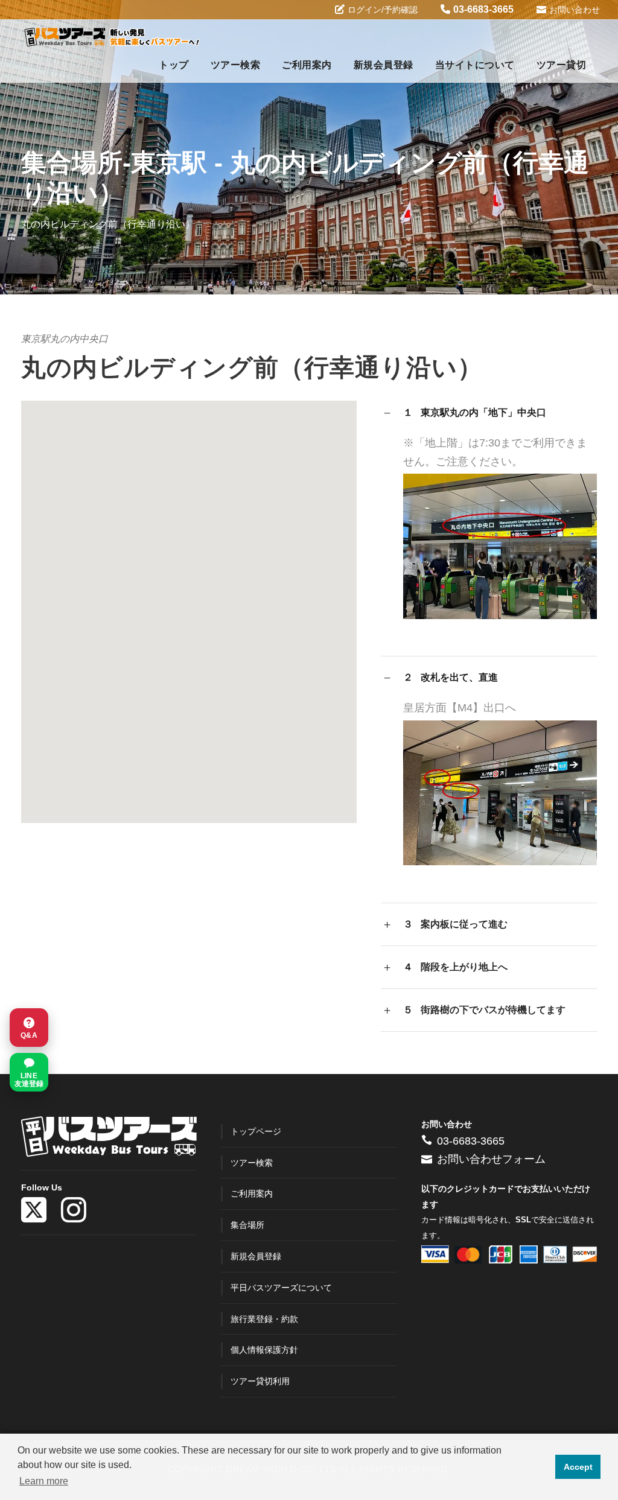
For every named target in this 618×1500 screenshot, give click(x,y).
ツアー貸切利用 (260, 1381)
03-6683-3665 (483, 9)
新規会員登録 (383, 65)
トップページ (256, 1131)
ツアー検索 (236, 65)
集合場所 (247, 1225)
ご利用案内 (307, 65)
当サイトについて (475, 65)
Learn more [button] (43, 1481)
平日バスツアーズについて (281, 1287)
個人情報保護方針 (264, 1350)
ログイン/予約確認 (383, 9)
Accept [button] (578, 1467)
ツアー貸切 (562, 65)
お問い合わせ (574, 9)
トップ (174, 65)
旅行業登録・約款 (264, 1319)
